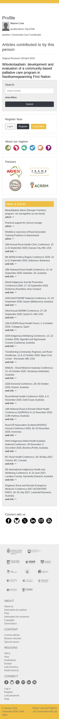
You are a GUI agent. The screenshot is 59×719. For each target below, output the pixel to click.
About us (8, 606)
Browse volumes (12, 638)
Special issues (11, 642)
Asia (6, 656)
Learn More (38, 126)
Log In (10, 126)
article (8, 217)
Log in (7, 688)
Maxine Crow (17, 23)
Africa (7, 653)
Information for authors (15, 610)
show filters (11, 97)
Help (6, 699)
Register (23, 126)
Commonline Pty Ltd (46, 711)
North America (11, 670)
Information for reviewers (16, 616)
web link (9, 251)
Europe (8, 663)
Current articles (12, 635)
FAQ (6, 613)
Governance (10, 623)
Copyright (9, 620)
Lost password (11, 695)
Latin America (11, 667)
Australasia (10, 660)
